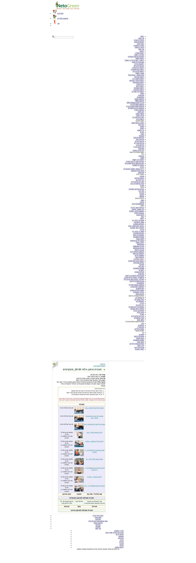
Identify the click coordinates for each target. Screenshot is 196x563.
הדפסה (102, 364)
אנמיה (142, 176)
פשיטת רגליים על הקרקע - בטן (94, 408)
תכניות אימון (140, 294)
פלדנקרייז (140, 327)
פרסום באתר (98, 523)
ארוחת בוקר (140, 139)
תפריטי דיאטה (139, 55)
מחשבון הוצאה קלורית (136, 285)
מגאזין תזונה (140, 114)
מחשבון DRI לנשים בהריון (135, 106)
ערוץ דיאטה (140, 115)
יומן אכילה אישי (139, 66)
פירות (142, 229)
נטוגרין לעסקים (139, 45)
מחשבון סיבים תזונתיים (136, 108)
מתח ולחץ (140, 312)
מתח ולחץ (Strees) (137, 171)
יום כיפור (141, 125)
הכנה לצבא (140, 338)
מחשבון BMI (139, 101)
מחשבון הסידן (139, 110)
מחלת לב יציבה (138, 310)
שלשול (141, 196)
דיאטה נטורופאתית (137, 69)
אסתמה (141, 156)
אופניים (141, 334)
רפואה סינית (139, 261)
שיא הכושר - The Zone (136, 75)
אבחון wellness (138, 248)
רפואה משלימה (138, 259)
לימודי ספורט (139, 349)
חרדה (142, 167)
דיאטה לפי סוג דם (138, 91)
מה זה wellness (138, 246)
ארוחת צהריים (139, 143)
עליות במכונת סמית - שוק (94, 432)
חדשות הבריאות (138, 253)
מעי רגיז (141, 191)
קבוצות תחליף (139, 213)
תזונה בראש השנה (137, 123)
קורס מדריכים (139, 347)
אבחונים (141, 95)
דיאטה (142, 51)
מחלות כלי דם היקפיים (136, 307)
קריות (122, 545)
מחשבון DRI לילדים (137, 104)
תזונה (142, 93)
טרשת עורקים (139, 178)
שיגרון (142, 202)
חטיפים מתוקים (138, 224)
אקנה (142, 158)
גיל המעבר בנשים (138, 209)
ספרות (141, 264)
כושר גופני (140, 320)
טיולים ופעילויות (138, 263)
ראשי (142, 36)
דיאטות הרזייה (139, 64)
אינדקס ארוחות (139, 137)
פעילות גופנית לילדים (137, 344)
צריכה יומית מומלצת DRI (135, 102)
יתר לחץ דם (140, 180)
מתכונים (141, 148)
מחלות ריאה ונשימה (137, 309)
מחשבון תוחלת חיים (137, 252)
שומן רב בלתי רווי (138, 231)
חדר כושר (140, 345)
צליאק (142, 195)
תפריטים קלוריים (138, 117)
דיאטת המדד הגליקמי (136, 80)
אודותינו (98, 519)
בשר (142, 217)
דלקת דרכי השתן (138, 160)
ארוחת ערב (140, 145)
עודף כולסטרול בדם (137, 183)
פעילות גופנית (139, 272)
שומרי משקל (139, 73)
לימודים (141, 270)
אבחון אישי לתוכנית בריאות (134, 275)
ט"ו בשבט (140, 130)
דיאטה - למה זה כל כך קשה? (134, 60)
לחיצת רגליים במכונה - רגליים (94, 441)
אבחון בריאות (139, 250)
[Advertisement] (62, 30)
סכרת (142, 185)
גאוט (142, 200)
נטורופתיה (131, 261)
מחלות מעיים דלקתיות (136, 189)
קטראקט (141, 172)
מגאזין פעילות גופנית (137, 290)
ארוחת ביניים (139, 141)
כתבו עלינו (140, 44)
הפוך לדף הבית (98, 515)
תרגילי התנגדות (138, 292)
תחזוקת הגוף (139, 257)
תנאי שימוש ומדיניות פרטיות (98, 521)
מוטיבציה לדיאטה (138, 62)
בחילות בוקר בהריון (137, 207)
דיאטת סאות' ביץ (138, 79)
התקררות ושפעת (138, 165)
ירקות (142, 218)
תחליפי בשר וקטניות (137, 228)
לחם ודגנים (140, 215)
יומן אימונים (140, 288)
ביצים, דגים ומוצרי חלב (136, 226)
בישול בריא (140, 119)
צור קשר (141, 38)
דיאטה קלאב (139, 58)
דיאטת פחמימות (138, 82)
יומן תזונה (141, 112)
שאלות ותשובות (138, 237)
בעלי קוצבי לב (139, 299)
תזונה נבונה (140, 239)
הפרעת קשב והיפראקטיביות (134, 163)
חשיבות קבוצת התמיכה (136, 56)
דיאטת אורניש (139, 77)
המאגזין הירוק (139, 255)
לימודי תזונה (140, 242)
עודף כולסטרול (139, 318)
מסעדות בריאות (138, 235)
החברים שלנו (139, 47)
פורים (142, 132)
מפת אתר (98, 517)
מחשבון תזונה (139, 99)
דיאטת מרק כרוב (138, 71)
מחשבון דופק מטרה (137, 287)
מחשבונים (140, 97)
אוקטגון (98, 527)
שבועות (141, 136)
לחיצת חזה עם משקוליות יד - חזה (94, 486)
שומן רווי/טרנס (139, 222)
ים (143, 333)
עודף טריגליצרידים (137, 182)
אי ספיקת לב (139, 298)
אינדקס (98, 525)
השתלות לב (140, 301)
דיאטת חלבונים (139, 90)
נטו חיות (141, 266)
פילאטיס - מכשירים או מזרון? (134, 277)
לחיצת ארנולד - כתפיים (94, 477)
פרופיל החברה (139, 40)
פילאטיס (141, 325)
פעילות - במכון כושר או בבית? (134, 279)
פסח (142, 134)
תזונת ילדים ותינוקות (137, 241)
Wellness (140, 244)
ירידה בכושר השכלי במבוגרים (134, 169)
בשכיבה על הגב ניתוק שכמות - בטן (94, 424)
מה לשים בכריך (138, 147)
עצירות (141, 193)
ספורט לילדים (139, 329)
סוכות (142, 126)
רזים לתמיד (140, 84)
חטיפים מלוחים (138, 233)
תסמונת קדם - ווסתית (136, 211)
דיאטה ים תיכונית (138, 68)
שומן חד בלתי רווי (138, 220)
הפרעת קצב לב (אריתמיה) (135, 161)
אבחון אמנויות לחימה (137, 281)
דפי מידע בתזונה (138, 150)
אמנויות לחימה (139, 336)
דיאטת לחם (140, 86)
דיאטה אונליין (139, 53)
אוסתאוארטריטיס (138, 204)
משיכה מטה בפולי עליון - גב (94, 459)
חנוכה (142, 128)
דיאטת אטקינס (139, 88)
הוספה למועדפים (99, 366)
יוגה (142, 323)
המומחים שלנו (139, 42)
